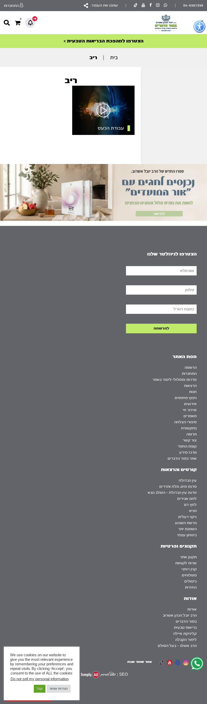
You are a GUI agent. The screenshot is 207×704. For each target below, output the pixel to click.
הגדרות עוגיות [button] (59, 688)
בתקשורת (189, 428)
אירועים (190, 404)
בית (114, 57)
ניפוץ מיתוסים (186, 398)
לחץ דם (190, 505)
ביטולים (190, 581)
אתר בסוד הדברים (182, 458)
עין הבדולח (188, 480)
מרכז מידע (188, 452)
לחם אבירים (187, 499)
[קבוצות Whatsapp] (165, 6)
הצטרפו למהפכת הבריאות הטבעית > (103, 41)
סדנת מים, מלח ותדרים (178, 486)
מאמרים (190, 416)
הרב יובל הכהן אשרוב (180, 615)
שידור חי (190, 410)
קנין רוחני (189, 569)
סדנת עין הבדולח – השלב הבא (172, 492)
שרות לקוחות (186, 563)
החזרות (191, 587)
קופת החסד (187, 446)
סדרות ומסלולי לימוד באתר (174, 380)
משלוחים (189, 575)
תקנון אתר (188, 557)
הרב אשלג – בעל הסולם (177, 646)
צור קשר (190, 440)
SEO (123, 674)
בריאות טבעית (185, 627)
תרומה (191, 434)
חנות (193, 392)
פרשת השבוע (186, 523)
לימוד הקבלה (186, 640)
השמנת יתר (187, 529)
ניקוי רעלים (187, 517)
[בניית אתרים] (98, 674)
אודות (192, 609)
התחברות (189, 373)
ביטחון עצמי (187, 535)
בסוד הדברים (186, 621)
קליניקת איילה (185, 633)
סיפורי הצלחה (185, 422)
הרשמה (191, 367)
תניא (193, 511)
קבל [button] (39, 688)
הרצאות (190, 386)
